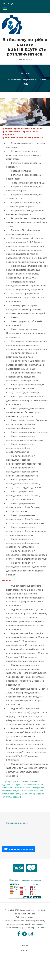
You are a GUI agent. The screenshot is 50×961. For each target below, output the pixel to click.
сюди (43, 927)
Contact (25, 950)
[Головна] (12, 24)
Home (25, 945)
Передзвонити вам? (17, 823)
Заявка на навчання (20, 849)
